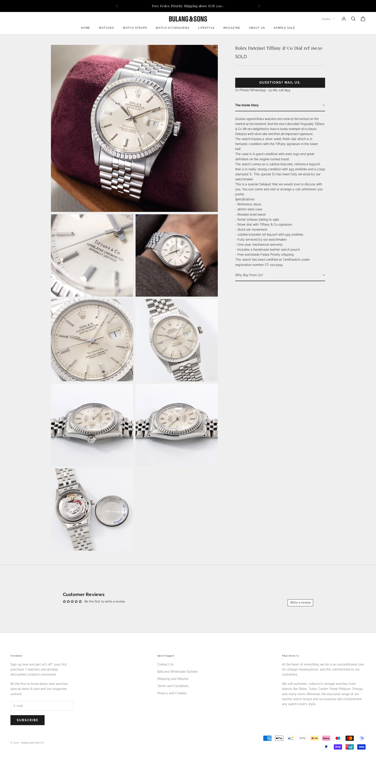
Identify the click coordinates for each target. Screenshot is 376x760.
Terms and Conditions (173, 686)
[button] (280, 105)
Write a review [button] (300, 602)
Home (85, 27)
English (326, 18)
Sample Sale (284, 27)
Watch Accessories (173, 27)
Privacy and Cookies (172, 693)
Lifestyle (206, 27)
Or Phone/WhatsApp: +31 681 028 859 (262, 90)
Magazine (231, 27)
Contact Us (165, 664)
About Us (257, 27)
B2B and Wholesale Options (177, 671)
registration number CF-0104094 (259, 264)
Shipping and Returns (173, 679)
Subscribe (27, 720)
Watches (106, 27)
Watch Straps (135, 27)
